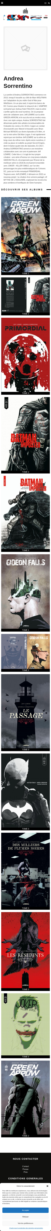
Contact (25, 1166)
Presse (25, 1169)
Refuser (25, 1217)
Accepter (25, 1210)
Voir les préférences (25, 1223)
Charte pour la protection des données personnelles (26, 1228)
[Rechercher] (49, 3)
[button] (47, 1186)
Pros (26, 1172)
